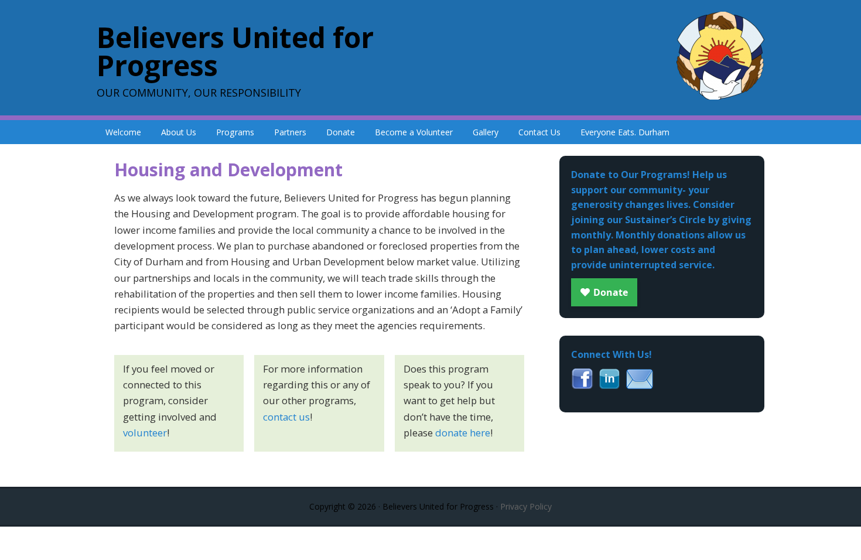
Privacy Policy (526, 506)
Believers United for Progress (235, 51)
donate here (462, 432)
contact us (286, 417)
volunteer (145, 432)
